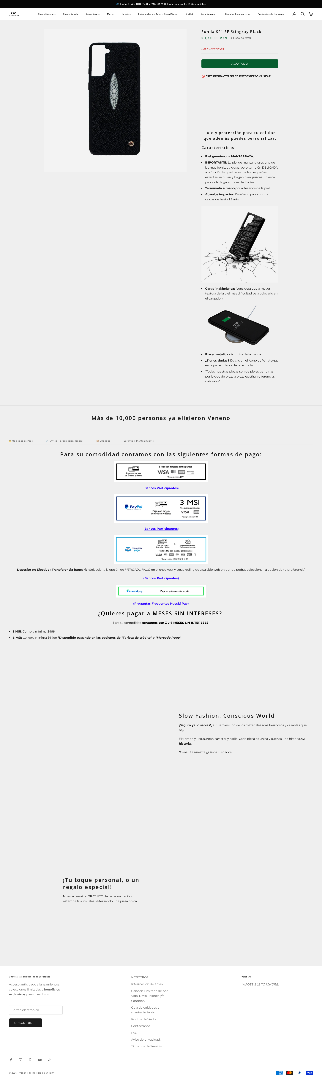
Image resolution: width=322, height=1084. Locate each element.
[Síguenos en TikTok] (49, 1060)
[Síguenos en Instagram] (20, 1060)
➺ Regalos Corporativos (236, 13)
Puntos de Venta (143, 1019)
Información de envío (147, 984)
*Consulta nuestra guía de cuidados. (205, 752)
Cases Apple (93, 13)
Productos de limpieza (271, 13)
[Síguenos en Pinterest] (30, 1060)
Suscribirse (25, 1023)
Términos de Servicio (146, 1046)
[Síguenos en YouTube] (40, 1060)
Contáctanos (140, 1026)
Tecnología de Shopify (42, 1072)
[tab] (21, 441)
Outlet (189, 13)
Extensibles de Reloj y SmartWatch (158, 13)
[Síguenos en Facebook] (11, 1060)
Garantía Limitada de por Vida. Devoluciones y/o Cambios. (149, 996)
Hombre (126, 13)
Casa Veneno (208, 13)
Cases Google (70, 13)
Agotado (239, 63)
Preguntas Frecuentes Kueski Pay (161, 603)
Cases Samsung (47, 13)
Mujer (110, 13)
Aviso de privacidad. (145, 1039)
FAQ (134, 1033)
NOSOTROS (140, 977)
